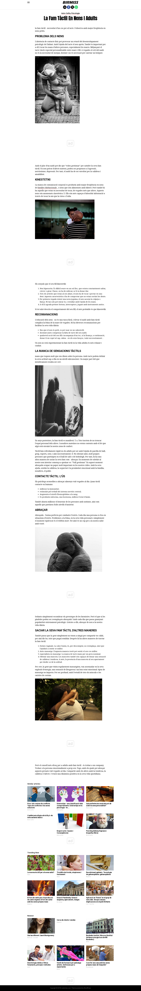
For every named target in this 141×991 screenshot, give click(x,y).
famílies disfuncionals (47, 187)
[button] (28, 2)
